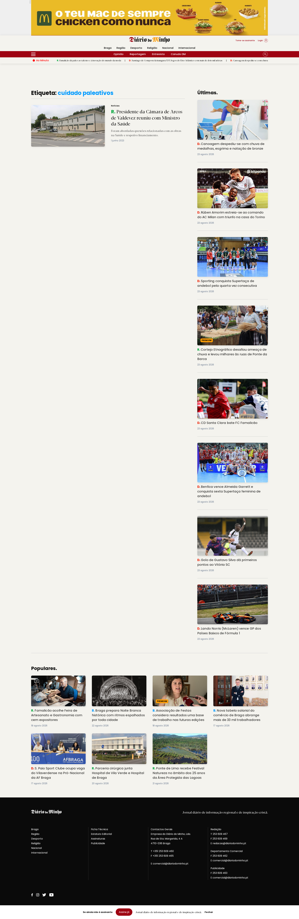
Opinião (118, 54)
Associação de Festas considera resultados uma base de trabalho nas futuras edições (177, 681)
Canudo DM (178, 54)
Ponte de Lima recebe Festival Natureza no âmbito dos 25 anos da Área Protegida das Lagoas (179, 738)
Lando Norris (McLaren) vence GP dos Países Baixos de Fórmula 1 (231, 588)
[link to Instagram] (37, 895)
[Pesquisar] (265, 54)
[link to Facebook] (32, 895)
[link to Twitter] (44, 895)
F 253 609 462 (219, 856)
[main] (149, 437)
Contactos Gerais (161, 829)
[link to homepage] (149, 40)
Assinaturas (98, 838)
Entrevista (158, 54)
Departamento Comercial (227, 851)
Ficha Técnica (99, 829)
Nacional (167, 48)
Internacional (186, 48)
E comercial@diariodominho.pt (169, 863)
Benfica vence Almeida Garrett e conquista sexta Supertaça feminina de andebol (228, 446)
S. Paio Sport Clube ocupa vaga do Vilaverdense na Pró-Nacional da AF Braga (58, 737)
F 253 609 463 (219, 873)
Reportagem (138, 54)
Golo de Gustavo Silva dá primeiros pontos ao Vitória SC (231, 519)
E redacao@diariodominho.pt (228, 843)
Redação (216, 829)
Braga (108, 48)
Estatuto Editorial (101, 834)
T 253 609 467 (219, 834)
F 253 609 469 (219, 838)
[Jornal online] (47, 41)
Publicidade (98, 843)
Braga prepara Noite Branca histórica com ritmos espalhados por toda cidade (119, 679)
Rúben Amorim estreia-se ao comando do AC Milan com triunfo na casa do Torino (230, 172)
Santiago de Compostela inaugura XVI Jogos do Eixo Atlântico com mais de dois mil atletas (134, 60)
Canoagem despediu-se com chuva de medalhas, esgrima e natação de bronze (228, 60)
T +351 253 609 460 (162, 851)
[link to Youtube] (51, 895)
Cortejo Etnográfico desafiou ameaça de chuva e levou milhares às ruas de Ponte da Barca (232, 309)
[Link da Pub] (149, 17)
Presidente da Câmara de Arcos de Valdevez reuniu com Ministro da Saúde (73, 107)
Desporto (136, 48)
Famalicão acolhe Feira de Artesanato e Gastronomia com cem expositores (56, 679)
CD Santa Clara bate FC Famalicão (219, 380)
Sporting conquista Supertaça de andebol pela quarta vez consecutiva (231, 240)
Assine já (124, 912)
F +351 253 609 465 (162, 856)
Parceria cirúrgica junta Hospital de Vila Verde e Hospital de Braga (117, 737)
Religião (152, 48)
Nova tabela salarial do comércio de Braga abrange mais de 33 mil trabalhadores (240, 679)
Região (120, 48)
